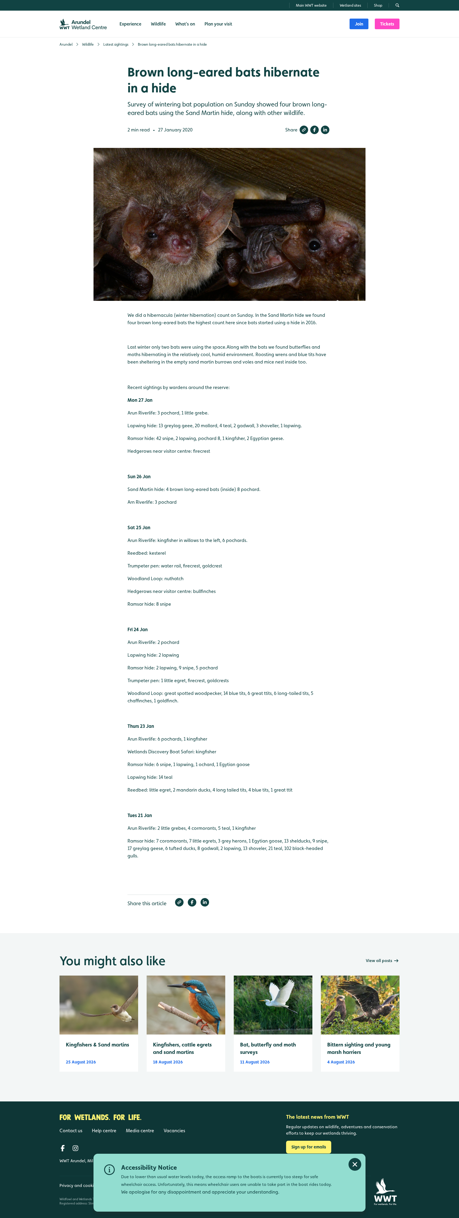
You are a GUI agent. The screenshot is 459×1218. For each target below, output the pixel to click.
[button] (304, 130)
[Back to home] (385, 1191)
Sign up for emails (308, 1146)
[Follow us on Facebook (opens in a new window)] (63, 1148)
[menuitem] (359, 24)
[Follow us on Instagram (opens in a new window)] (75, 1148)
